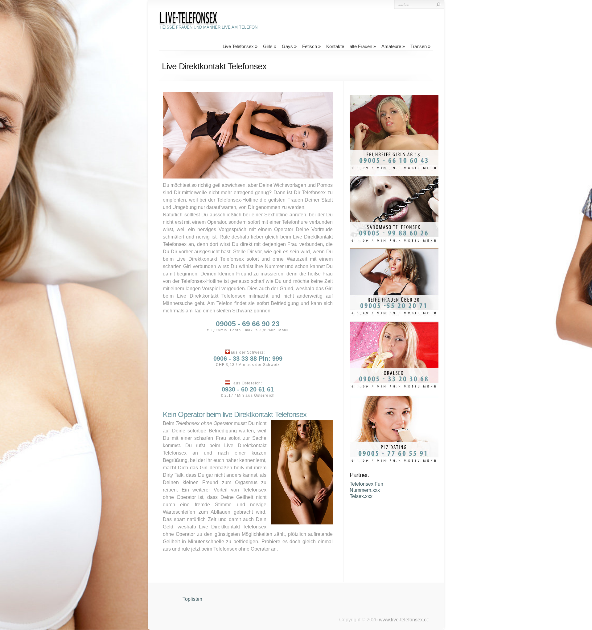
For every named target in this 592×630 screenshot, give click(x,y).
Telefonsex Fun (366, 484)
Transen (418, 46)
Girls (268, 46)
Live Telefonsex (238, 46)
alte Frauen (361, 46)
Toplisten (192, 599)
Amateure (391, 46)
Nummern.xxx (365, 490)
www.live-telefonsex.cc (404, 619)
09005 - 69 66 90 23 (248, 324)
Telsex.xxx (361, 496)
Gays (287, 46)
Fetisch (309, 46)
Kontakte (335, 46)
